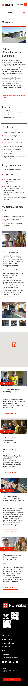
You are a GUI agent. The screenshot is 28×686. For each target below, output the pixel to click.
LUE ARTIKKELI (9, 414)
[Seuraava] (24, 310)
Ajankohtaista (7, 639)
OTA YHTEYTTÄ (10, 679)
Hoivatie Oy (5, 635)
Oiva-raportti (6, 97)
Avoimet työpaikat (8, 643)
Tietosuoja (5, 654)
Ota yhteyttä (6, 646)
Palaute (4, 650)
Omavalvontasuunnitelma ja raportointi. (13, 96)
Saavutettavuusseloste (10, 658)
